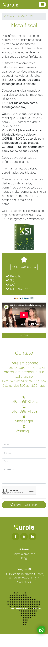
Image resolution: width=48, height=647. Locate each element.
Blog (24, 558)
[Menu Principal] (42, 4)
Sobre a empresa (24, 554)
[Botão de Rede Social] (15, 536)
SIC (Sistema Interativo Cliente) (24, 574)
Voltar (24, 335)
